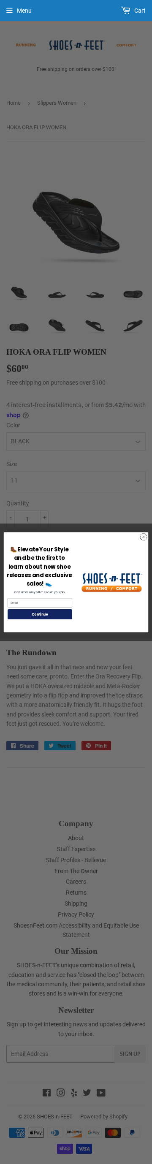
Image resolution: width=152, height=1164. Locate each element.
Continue (40, 614)
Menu (24, 10)
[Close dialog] (143, 536)
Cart (139, 10)
